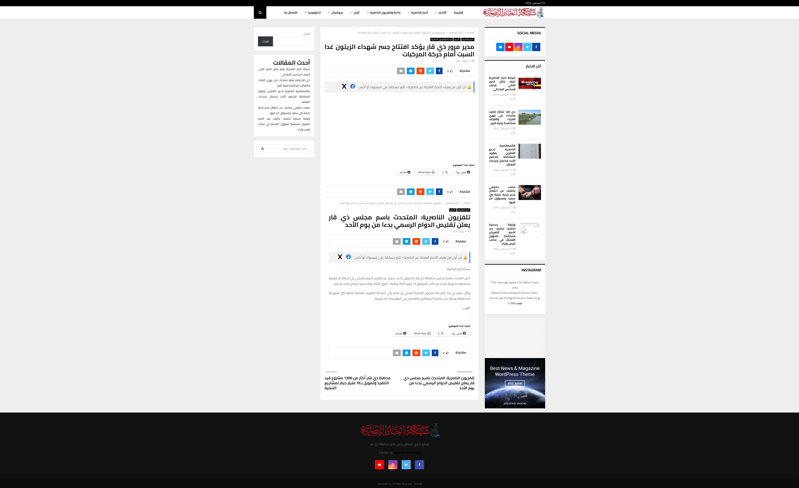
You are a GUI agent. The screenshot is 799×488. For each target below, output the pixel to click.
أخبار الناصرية (419, 12)
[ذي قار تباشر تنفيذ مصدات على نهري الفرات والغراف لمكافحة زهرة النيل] (530, 117)
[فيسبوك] (352, 87)
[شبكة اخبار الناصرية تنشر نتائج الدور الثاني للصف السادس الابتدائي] (530, 83)
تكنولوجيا (314, 12)
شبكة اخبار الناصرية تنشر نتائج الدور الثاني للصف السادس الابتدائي (502, 83)
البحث (307, 33)
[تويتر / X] (344, 87)
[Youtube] (379, 464)
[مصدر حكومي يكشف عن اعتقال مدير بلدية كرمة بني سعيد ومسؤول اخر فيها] (530, 192)
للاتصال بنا (290, 12)
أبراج (356, 12)
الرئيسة (458, 12)
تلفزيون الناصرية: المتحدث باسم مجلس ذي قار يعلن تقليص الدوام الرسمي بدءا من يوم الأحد (438, 382)
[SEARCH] (262, 149)
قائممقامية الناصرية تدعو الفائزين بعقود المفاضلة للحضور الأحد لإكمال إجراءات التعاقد (502, 155)
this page (516, 303)
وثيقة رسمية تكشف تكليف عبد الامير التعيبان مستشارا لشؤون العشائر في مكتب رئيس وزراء (502, 234)
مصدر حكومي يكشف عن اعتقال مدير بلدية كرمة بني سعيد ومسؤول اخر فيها (502, 194)
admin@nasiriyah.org (406, 452)
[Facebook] (419, 464)
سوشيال (337, 12)
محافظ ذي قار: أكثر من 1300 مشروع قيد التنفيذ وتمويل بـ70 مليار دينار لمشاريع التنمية (358, 382)
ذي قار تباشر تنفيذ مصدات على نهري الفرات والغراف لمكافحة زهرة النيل (502, 117)
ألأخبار (442, 12)
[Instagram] (392, 464)
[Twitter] (406, 464)
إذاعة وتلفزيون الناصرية (385, 12)
